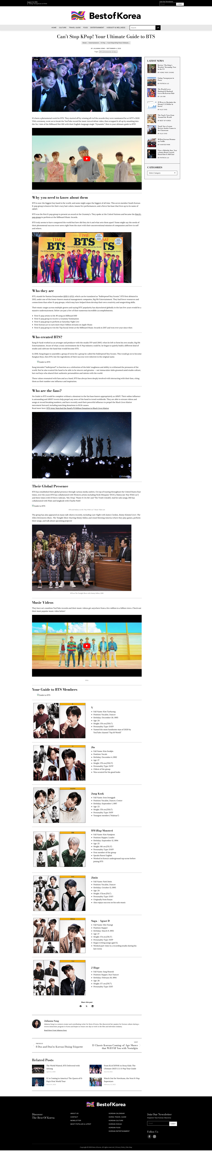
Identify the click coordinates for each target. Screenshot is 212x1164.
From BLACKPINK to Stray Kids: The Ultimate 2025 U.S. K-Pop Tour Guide (120, 1067)
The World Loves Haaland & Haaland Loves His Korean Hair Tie (166, 91)
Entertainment (108, 51)
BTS (101, 51)
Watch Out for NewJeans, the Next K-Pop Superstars (122, 1080)
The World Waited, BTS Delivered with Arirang (63, 1067)
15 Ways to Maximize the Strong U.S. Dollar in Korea (167, 104)
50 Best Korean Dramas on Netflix (166, 140)
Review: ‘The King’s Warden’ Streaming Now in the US (167, 67)
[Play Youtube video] (87, 159)
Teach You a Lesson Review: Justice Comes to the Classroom (167, 128)
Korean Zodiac (115, 1124)
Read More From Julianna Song (55, 1030)
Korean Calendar (117, 1113)
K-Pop (36, 59)
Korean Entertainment (119, 1131)
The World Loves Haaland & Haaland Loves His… (45, 4)
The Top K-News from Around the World (166, 116)
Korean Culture (116, 1120)
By (98, 48)
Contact (74, 1117)
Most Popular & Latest (80, 1124)
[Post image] (38, 1069)
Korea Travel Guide (117, 1117)
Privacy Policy (120, 1147)
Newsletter (75, 1120)
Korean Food (114, 1127)
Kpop (115, 51)
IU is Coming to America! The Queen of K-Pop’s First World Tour (64, 1080)
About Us (74, 1113)
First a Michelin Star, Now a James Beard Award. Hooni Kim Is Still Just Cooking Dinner (167, 152)
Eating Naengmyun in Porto (166, 79)
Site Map (129, 1147)
